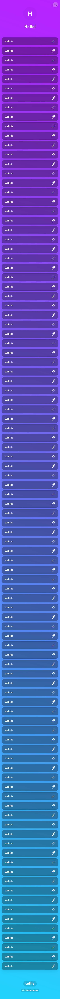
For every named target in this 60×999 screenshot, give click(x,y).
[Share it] (55, 4)
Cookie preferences (30, 990)
